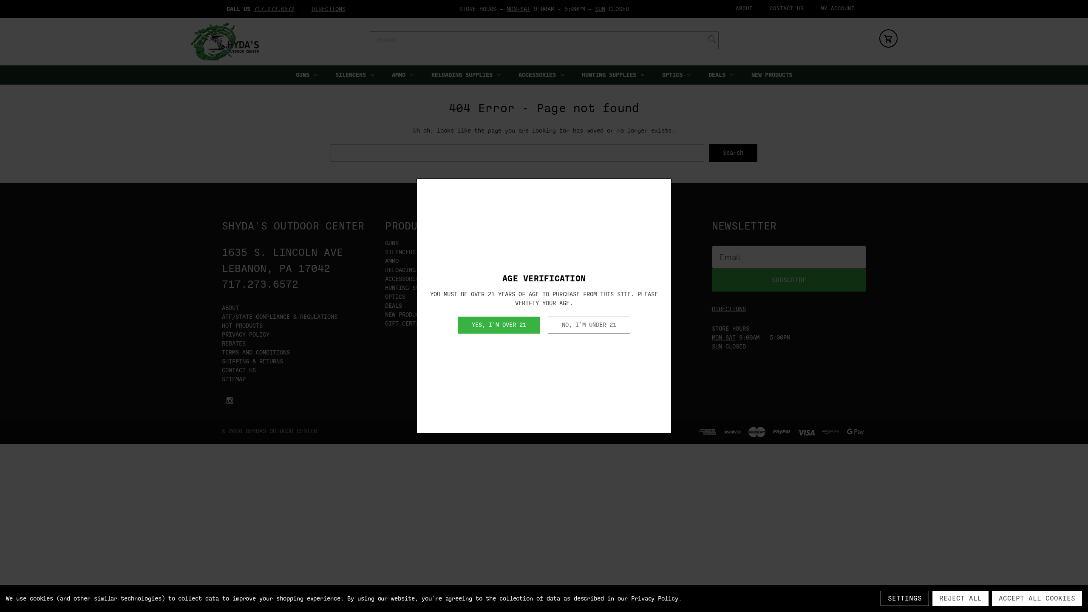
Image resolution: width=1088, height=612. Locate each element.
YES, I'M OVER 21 (499, 325)
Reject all (960, 598)
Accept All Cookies (1037, 598)
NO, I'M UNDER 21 (589, 325)
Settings (905, 598)
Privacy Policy (654, 598)
